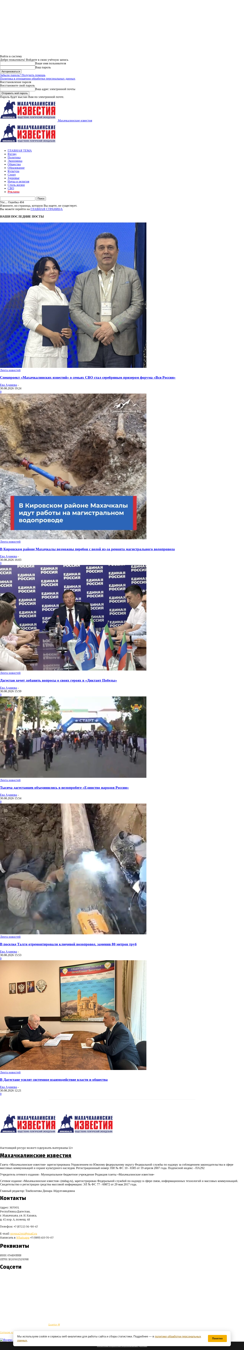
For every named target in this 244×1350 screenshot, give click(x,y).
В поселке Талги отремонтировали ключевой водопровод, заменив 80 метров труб (68, 944)
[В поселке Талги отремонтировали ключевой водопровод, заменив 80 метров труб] (73, 933)
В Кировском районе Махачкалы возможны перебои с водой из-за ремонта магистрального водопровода (87, 549)
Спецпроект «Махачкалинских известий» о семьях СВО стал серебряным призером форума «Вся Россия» (88, 377)
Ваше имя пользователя (50, 63)
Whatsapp (23, 1237)
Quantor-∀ (54, 1324)
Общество (14, 164)
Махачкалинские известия (35, 1155)
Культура (13, 171)
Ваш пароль (43, 67)
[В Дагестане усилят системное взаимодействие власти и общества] (73, 1069)
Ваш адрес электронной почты (55, 89)
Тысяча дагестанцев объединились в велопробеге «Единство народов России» (64, 788)
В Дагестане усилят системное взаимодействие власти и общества (54, 1080)
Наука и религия (18, 181)
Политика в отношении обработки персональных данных (37, 78)
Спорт (12, 174)
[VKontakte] (10, 1278)
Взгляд (12, 154)
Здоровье (13, 178)
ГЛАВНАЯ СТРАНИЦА (46, 209)
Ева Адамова (8, 385)
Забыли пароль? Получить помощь (22, 75)
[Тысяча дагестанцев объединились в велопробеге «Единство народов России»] (73, 776)
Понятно (217, 1338)
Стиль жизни (16, 184)
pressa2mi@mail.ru (23, 1233)
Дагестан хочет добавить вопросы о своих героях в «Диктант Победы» (58, 680)
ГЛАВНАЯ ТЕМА (20, 150)
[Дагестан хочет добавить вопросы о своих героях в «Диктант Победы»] (73, 669)
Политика (14, 157)
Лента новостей (10, 370)
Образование (16, 167)
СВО (11, 188)
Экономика (15, 160)
